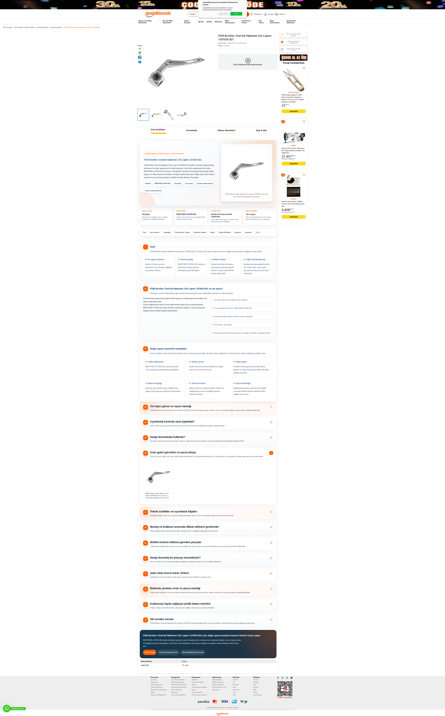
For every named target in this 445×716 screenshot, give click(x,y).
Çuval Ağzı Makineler (177, 680)
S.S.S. (258, 232)
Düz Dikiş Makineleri (177, 682)
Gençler (255, 680)
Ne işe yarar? (155, 232)
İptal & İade (261, 130)
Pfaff (254, 690)
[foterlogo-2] (222, 701)
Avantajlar (167, 232)
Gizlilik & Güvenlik (218, 682)
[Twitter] (282, 678)
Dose (234, 687)
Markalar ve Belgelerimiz (158, 695)
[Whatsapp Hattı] (6, 708)
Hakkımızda (154, 682)
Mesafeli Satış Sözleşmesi (159, 690)
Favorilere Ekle (304, 68)
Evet (236, 14)
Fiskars (255, 687)
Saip (254, 685)
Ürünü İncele (150, 652)
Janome (235, 680)
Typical (255, 692)
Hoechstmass (257, 695)
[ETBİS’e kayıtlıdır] (284, 690)
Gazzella (256, 682)
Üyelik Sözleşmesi (156, 685)
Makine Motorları (176, 690)
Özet (144, 232)
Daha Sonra (223, 14)
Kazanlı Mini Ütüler (198, 682)
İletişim (153, 692)
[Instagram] (287, 678)
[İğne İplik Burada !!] (222, 714)
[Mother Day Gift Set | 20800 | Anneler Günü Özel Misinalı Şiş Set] (294, 186)
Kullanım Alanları (200, 232)
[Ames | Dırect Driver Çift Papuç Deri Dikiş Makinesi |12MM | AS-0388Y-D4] (294, 133)
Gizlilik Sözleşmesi (156, 687)
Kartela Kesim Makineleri (179, 687)
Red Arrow (236, 690)
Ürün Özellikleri (158, 130)
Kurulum (238, 232)
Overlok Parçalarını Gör (168, 652)
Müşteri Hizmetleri (218, 685)
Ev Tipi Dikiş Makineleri (178, 695)
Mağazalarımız (216, 680)
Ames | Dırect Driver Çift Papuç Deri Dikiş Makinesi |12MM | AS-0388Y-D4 (293, 150)
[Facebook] (278, 678)
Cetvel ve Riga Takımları (199, 695)
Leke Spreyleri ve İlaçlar (199, 687)
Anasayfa (154, 680)
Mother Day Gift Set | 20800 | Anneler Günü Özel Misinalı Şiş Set (293, 204)
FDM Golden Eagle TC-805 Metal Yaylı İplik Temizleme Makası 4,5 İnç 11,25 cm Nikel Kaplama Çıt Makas (293, 98)
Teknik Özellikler (225, 232)
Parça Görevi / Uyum (182, 232)
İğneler (194, 690)
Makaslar (194, 680)
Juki (234, 692)
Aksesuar (248, 232)
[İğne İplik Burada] (171, 14)
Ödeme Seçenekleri (226, 130)
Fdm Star (235, 685)
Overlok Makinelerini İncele (193, 652)
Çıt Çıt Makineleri (197, 692)
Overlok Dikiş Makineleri (178, 685)
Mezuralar (174, 692)
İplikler (194, 685)
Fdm (234, 695)
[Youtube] (292, 678)
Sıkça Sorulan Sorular (219, 687)
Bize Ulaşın (215, 690)
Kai (234, 682)
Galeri (212, 232)
